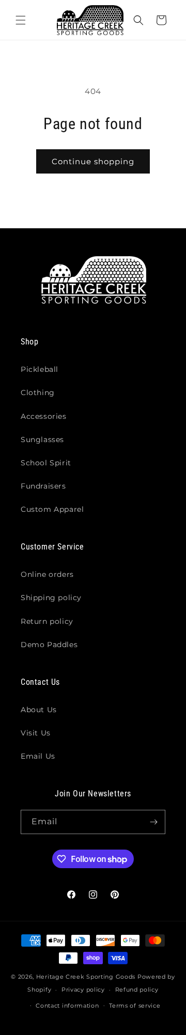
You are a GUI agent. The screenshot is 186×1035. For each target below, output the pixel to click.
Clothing (38, 392)
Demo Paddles (49, 644)
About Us (39, 709)
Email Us (38, 756)
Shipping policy (51, 597)
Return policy (47, 621)
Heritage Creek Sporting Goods (85, 976)
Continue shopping (93, 161)
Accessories (44, 416)
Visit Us (36, 733)
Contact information (67, 1005)
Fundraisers (43, 486)
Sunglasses (42, 439)
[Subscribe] (153, 822)
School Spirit (46, 462)
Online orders (47, 574)
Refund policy (137, 989)
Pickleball (39, 369)
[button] (20, 20)
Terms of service (134, 1005)
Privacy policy (83, 989)
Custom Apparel (52, 509)
